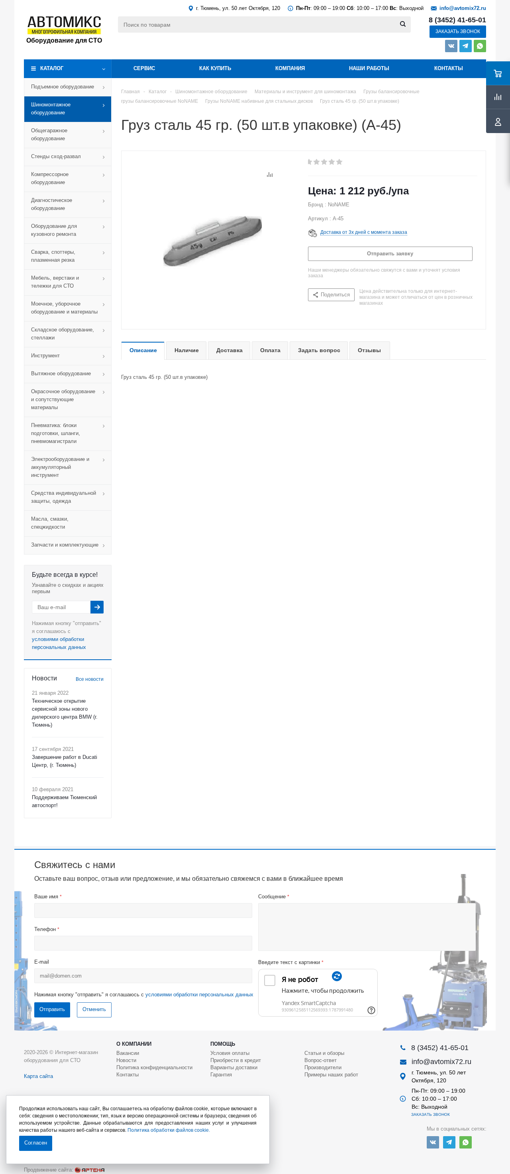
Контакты (448, 68)
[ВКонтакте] (451, 46)
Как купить (215, 68)
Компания (290, 68)
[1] (309, 162)
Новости (126, 1060)
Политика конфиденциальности (154, 1067)
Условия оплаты (229, 1053)
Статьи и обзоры (324, 1053)
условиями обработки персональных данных (199, 995)
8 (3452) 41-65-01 (457, 20)
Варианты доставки (233, 1067)
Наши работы (369, 68)
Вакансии (127, 1053)
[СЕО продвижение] (89, 1170)
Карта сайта (38, 1076)
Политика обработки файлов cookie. (169, 1130)
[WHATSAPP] (480, 46)
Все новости (90, 679)
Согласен (35, 1143)
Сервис (144, 68)
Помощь (222, 1044)
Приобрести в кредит (235, 1060)
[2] (317, 162)
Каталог (51, 68)
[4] (332, 162)
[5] (339, 162)
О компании (133, 1044)
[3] (324, 162)
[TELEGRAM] (465, 46)
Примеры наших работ (331, 1075)
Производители (322, 1067)
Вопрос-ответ (320, 1060)
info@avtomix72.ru (462, 8)
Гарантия (221, 1075)
